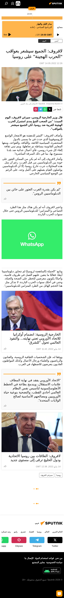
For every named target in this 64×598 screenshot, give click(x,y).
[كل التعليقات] (59, 593)
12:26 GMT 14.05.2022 (50, 63)
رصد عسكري (6, 532)
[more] (5, 199)
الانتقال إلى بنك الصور (29, 104)
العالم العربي (57, 532)
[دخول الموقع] (12, 3)
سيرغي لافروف (47, 475)
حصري (23, 532)
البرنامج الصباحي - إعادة (41, 27)
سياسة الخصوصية (54, 562)
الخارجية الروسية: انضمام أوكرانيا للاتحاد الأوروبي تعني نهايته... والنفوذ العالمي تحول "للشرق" (35, 338)
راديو (16, 532)
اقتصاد (31, 532)
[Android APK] (51, 571)
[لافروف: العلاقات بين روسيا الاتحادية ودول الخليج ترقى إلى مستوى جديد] (32, 432)
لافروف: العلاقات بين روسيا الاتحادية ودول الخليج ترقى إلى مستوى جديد (35, 458)
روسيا (58, 475)
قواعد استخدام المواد (44, 558)
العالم (47, 532)
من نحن (58, 558)
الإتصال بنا (29, 558)
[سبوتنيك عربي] (56, 4)
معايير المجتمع (38, 562)
